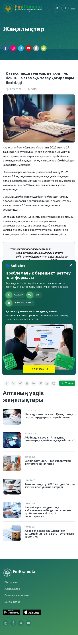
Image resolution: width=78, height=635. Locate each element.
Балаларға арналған (17, 595)
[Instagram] (53, 383)
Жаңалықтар (12, 588)
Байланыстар (12, 601)
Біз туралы (11, 582)
